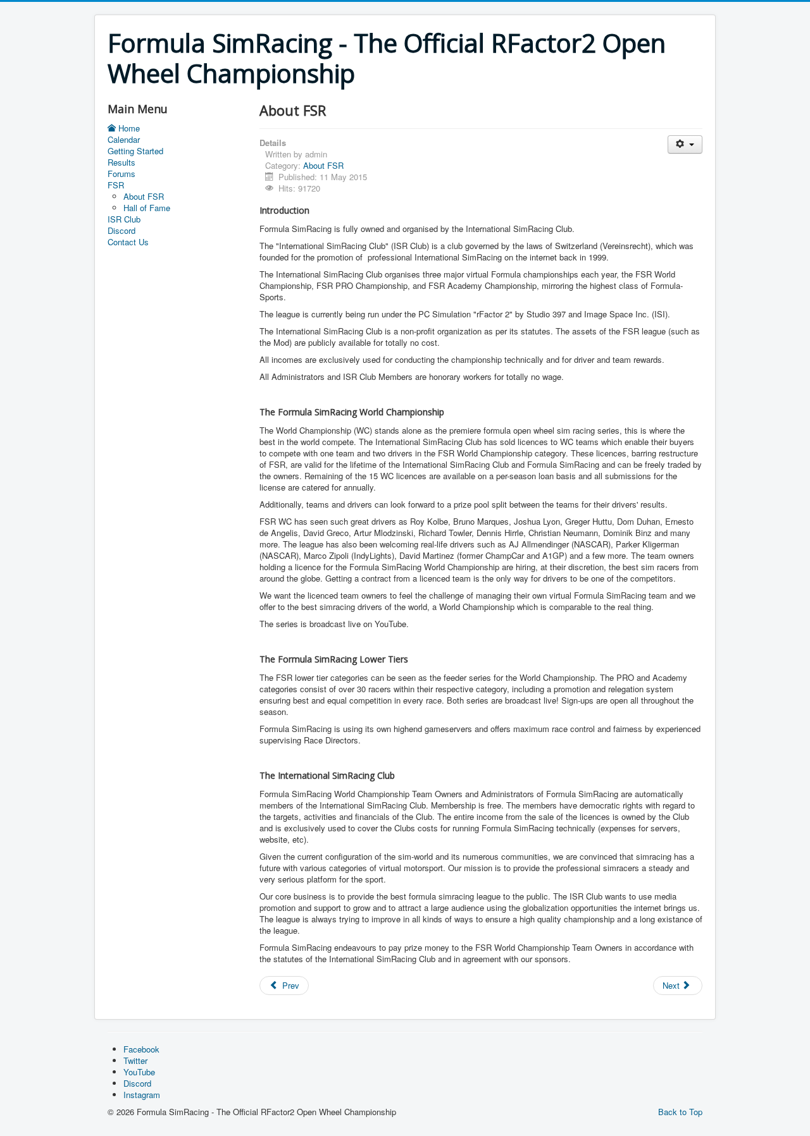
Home (129, 128)
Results (121, 162)
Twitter (135, 1060)
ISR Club (124, 219)
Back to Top (680, 1112)
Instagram (141, 1095)
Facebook (141, 1049)
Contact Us (128, 242)
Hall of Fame (146, 208)
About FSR (143, 196)
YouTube (139, 1072)
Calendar (124, 139)
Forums (121, 174)
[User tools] (685, 144)
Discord (121, 230)
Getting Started (135, 151)
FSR (116, 185)
